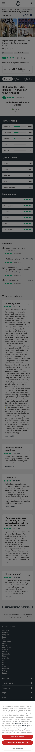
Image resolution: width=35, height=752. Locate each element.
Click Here (18, 723)
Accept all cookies (17, 737)
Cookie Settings (17, 748)
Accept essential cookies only (17, 742)
